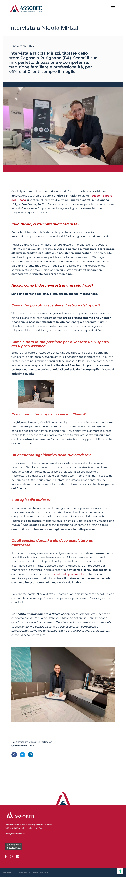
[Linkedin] (18, 856)
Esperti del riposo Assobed (69, 574)
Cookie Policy (15, 848)
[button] (14, 755)
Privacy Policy (15, 844)
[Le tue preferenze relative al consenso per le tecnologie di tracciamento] (120, 871)
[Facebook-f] (5, 856)
